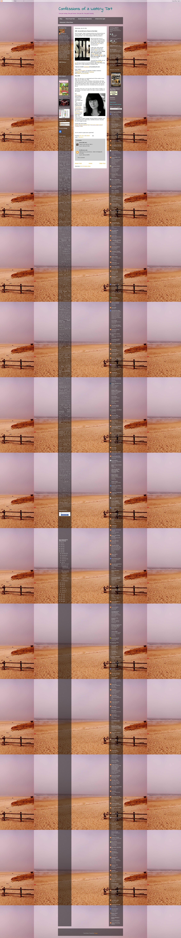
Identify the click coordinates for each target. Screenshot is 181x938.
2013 (62, 594)
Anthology (60, 155)
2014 (62, 551)
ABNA (60, 142)
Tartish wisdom (62, 470)
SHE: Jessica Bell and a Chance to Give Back (65, 572)
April (63, 586)
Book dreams (66, 183)
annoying (67, 154)
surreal (64, 465)
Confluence (61, 221)
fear (68, 263)
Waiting (60, 491)
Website (76, 124)
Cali (64, 205)
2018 (62, 544)
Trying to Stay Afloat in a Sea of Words (116, 427)
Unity (65, 486)
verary (65, 487)
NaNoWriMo (67, 371)
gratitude (60, 290)
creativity (60, 230)
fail (63, 260)
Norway (69, 377)
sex (68, 436)
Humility (65, 307)
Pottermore (65, 398)
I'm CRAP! (61, 311)
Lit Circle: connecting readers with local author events (116, 153)
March (63, 588)
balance (64, 167)
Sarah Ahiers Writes (115, 589)
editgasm (60, 249)
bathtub (69, 167)
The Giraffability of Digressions (115, 602)
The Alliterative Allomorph (114, 823)
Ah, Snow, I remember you (116, 867)
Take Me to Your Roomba (116, 658)
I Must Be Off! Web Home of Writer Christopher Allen (115, 470)
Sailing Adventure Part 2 (116, 321)
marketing (67, 347)
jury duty (60, 328)
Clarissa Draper (114, 831)
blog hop (67, 176)
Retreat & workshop (83, 124)
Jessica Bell (77, 95)
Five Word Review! (115, 751)
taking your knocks (67, 467)
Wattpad (61, 492)
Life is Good (114, 841)
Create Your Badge (62, 133)
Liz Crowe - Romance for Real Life (116, 745)
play (68, 394)
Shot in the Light (66, 439)
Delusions (66, 237)
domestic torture (67, 243)
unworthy (68, 486)
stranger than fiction (62, 456)
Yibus (69, 505)
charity (60, 211)
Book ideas (63, 185)
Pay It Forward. (63, 389)
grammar (67, 287)
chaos (60, 210)
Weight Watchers (65, 493)
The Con (68, 475)
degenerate (68, 236)
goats (68, 284)
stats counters (66, 452)
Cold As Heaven (114, 607)
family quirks (68, 261)
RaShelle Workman (115, 673)
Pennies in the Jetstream (114, 865)
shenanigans (64, 437)
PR (64, 399)
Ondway (68, 380)
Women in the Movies (115, 267)
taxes (60, 471)
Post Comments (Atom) (85, 166)
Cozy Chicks (114, 396)
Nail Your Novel (114, 114)
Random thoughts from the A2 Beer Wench (116, 625)
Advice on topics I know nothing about (64, 143)
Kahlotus (66, 328)
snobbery (60, 443)
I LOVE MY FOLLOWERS (64, 310)
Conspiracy (68, 221)
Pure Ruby (113, 304)
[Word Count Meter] (114, 34)
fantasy (67, 262)
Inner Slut (61, 319)
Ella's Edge (113, 447)
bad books (61, 166)
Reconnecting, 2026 (115, 263)
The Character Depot (115, 325)
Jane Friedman (114, 150)
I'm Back (113, 494)
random (60, 416)
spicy (68, 447)
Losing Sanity (114, 754)
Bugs (68, 201)
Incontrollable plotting (62, 316)
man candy (67, 345)
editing (66, 249)
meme (61, 352)
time (64, 479)
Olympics (63, 380)
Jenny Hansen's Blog (116, 558)
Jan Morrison (82, 150)
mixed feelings (65, 358)
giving (65, 281)
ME (68, 348)
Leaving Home (114, 354)
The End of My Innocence (116, 457)
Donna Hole (114, 684)
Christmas (61, 214)
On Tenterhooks (64, 580)
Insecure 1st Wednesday (115, 61)
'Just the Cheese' (115, 405)
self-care (67, 431)
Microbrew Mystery (63, 355)
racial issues (66, 414)
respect (68, 423)
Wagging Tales (114, 813)
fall (59, 261)
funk (64, 275)
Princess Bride (66, 400)
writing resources (65, 504)
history (60, 300)
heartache (65, 298)
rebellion (60, 418)
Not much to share (114, 787)
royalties (68, 426)
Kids (61, 330)
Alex (69, 146)
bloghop (67, 180)
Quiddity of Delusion (115, 662)
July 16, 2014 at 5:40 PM (84, 154)
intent (60, 323)
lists (63, 338)
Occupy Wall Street (64, 379)
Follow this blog (64, 514)
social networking (63, 444)
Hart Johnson (63, 33)
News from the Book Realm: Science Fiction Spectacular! (115, 503)
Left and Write (114, 750)
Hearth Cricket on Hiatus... (116, 482)
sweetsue (113, 870)
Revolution (65, 425)
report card (65, 422)
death (68, 234)
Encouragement (66, 253)
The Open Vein (114, 780)
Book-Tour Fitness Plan (64, 196)
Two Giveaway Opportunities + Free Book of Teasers (116, 488)
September (64, 558)
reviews (67, 424)
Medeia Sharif (114, 913)
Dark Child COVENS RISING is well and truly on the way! (115, 860)
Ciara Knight (114, 320)
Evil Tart (60, 258)
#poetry (79, 73)
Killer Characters (115, 401)
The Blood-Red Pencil (116, 292)
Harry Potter (67, 296)
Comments (63, 124)
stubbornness (66, 458)
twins (67, 482)
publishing (66, 407)
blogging (60, 180)
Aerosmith (61, 145)
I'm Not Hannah (114, 353)
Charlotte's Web (114, 668)
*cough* (60, 137)
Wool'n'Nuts (114, 874)
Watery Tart (68, 491)
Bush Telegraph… (114, 876)
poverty (60, 399)
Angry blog (64, 152)
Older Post (102, 163)
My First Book (114, 460)
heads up (67, 297)
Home (90, 163)
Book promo (80, 137)
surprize (60, 465)
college (60, 219)
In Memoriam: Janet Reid (116, 336)
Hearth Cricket (114, 481)
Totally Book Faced (115, 776)
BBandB (61, 168)
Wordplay (65, 500)
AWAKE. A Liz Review (115, 747)
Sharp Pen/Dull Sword (116, 497)
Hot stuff (68, 304)
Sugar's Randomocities (116, 786)
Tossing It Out (114, 173)
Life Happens (114, 330)
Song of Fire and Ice (64, 446)
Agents (61, 146)
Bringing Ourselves (62, 201)
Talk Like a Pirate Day (64, 468)
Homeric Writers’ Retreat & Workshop (78, 112)
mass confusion (64, 348)
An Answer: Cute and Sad (116, 838)
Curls (63, 232)
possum (60, 398)
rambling (66, 415)
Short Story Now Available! (116, 141)
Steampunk (61, 453)
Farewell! (113, 402)
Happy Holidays (66, 293)
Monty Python (62, 360)
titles (62, 481)
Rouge (64, 426)
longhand (65, 339)
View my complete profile (64, 59)
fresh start (62, 273)
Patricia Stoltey (114, 760)
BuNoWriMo (61, 202)
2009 (62, 601)
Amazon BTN (67, 149)
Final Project (113, 905)
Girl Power (61, 281)
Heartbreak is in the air (115, 809)
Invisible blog (62, 324)
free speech (64, 272)
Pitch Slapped (114, 513)
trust (61, 482)
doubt (68, 244)
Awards (60, 164)
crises (65, 230)
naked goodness (62, 367)
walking (64, 491)
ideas (68, 311)
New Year (67, 375)
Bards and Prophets (115, 775)
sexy (60, 437)
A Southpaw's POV (115, 339)
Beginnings (62, 169)
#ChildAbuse (78, 72)
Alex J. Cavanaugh (115, 179)
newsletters (61, 377)
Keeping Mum (61, 329)
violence (60, 489)
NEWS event (66, 376)
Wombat (61, 499)
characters (65, 210)
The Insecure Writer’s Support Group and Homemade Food (115, 169)
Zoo (112, 848)
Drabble (68, 245)
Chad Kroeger (62, 209)
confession (61, 220)
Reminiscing (67, 421)
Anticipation (66, 155)
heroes (69, 298)
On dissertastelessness (115, 603)
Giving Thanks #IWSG (115, 707)
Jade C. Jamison (115, 190)
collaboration (67, 218)
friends (67, 273)
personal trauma (63, 391)
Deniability (61, 238)
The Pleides (66, 477)
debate (60, 235)
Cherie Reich (62, 212)
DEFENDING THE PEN (116, 145)
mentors (63, 353)
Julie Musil (113, 706)
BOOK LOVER (114, 256)
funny (60, 276)
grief (64, 290)
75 (111, 412)
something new (66, 445)
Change (68, 209)
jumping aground (115, 638)
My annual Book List (115, 350)
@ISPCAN (91, 72)
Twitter (81, 126)
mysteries (61, 365)
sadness (67, 427)
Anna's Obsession (115, 266)
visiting (64, 490)
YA (66, 505)
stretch (64, 457)
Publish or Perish (115, 837)
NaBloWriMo (67, 365)
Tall (69, 468)
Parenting (61, 387)
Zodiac (68, 506)
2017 (62, 546)
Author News (66, 163)
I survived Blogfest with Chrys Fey (115, 65)
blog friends (66, 175)
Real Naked (67, 417)
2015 (62, 550)
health (60, 298)
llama (60, 339)
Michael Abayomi (64, 354)
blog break (64, 174)
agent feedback (67, 145)
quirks (61, 414)
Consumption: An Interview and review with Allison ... (65, 567)
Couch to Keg (62, 224)
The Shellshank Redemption (114, 231)
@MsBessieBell (81, 70)
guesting (61, 292)
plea (59, 395)
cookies (68, 223)
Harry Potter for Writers (116, 433)
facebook (60, 260)
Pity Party (64, 394)
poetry (68, 395)
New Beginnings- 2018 (115, 537)
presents (60, 400)
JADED (68, 325)
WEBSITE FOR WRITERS (116, 814)
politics (66, 396)
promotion (62, 404)
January (60, 326)
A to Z (66, 141)
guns (67, 292)
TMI (65, 481)
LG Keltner (61, 335)
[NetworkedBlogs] (65, 512)
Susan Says (114, 235)
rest (59, 424)
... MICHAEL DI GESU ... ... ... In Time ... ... (116, 241)
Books (69, 198)
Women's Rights (66, 499)
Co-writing (60, 218)
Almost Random (64, 147)
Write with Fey (114, 297)
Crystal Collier (66, 231)
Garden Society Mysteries (85, 18)
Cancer (67, 205)
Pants (68, 385)
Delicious (61, 237)
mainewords (114, 349)
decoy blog (68, 235)
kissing (68, 330)
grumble (68, 290)
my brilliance (68, 364)
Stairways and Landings (114, 858)
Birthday (67, 171)
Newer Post (78, 163)
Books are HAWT (64, 199)
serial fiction (63, 434)
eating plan (61, 247)
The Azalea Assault (64, 474)
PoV (68, 398)
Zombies (60, 507)
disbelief (62, 242)
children (67, 213)
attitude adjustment (64, 158)
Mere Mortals (68, 353)
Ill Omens (61, 312)
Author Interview (62, 162)
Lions (64, 337)
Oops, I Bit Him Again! (115, 674)
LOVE (65, 340)
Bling (66, 173)
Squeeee (61, 450)
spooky (60, 448)
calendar (60, 205)
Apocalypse (61, 156)
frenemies (68, 272)
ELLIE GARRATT (115, 501)
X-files (63, 505)
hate (62, 297)
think (60, 479)
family (62, 261)
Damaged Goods (114, 647)
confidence (67, 220)
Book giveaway (67, 184)
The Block (113, 791)
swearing (67, 465)
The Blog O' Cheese (115, 251)
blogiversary (61, 181)
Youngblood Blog (115, 284)
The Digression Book (64, 476)
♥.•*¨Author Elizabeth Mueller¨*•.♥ (116, 211)
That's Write (114, 695)
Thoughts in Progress (116, 377)
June (63, 583)
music (64, 364)
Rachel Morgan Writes (116, 817)
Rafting (60, 415)
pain (65, 385)
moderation (61, 359)
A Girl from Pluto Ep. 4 (115, 298)
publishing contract (63, 408)
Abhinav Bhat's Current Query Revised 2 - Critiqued (115, 581)
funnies (68, 275)
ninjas (65, 377)
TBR (63, 471)
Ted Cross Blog (114, 415)
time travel (67, 480)
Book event (61, 184)
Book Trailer (64, 195)
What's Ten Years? (65, 564)
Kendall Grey (68, 329)
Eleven (60, 251)
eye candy (66, 259)
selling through (67, 433)
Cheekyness (114, 525)
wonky (60, 500)
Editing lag (61, 250)
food (69, 270)
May (63, 584)
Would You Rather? (115, 406)
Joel (64, 327)
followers (60, 270)
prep (68, 399)
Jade (64, 325)
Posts (62, 122)
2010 (62, 599)
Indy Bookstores (62, 318)
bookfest (64, 198)
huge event (67, 305)
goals (64, 284)
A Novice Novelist (115, 803)
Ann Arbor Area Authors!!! (64, 575)
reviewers (63, 424)
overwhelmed (61, 385)
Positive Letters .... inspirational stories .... (116, 204)
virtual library (65, 489)
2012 (62, 596)
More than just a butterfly (116, 669)
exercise (61, 259)
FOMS (65, 270)
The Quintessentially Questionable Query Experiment (115, 578)
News (60, 376)
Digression (64, 240)
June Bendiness (114, 892)
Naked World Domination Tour (64, 370)
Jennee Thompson (115, 920)
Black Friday (61, 173)
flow (64, 269)
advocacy (66, 144)
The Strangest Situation (114, 678)
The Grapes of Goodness (114, 646)
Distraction (67, 242)
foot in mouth (63, 271)
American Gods (64, 151)
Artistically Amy (114, 883)
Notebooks (113, 914)
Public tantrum (64, 405)
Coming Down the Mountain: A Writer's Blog (115, 223)
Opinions (67, 381)
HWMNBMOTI (61, 309)
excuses (69, 258)
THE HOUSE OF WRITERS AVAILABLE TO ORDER (116, 664)
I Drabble (113, 196)
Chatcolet (64, 211)
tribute (69, 481)
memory (65, 352)
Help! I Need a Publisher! (114, 555)
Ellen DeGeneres (63, 252)
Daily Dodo (113, 710)
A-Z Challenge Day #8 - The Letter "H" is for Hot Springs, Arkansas (115, 771)
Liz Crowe (67, 338)
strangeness (67, 455)
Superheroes (67, 464)
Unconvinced (114, 526)
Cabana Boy (66, 204)
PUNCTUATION (61, 410)
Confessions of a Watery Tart (85, 9)
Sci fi (63, 430)
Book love (66, 186)
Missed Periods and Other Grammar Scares (116, 797)
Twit (69, 482)
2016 (62, 548)
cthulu (60, 232)
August (63, 560)
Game (66, 276)
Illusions (67, 312)
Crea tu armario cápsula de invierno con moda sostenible (116, 633)
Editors (65, 250)
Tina (59, 481)
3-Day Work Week (66, 138)
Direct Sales (68, 241)
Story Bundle (67, 453)
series (67, 435)
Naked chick (64, 366)
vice (68, 488)
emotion (60, 253)
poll (69, 396)
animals (68, 152)
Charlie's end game (115, 532)
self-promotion (62, 432)
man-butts (61, 346)
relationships (67, 419)
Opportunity (61, 382)
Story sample (62, 454)
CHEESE (68, 211)
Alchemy (66, 146)
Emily (68, 252)
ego (68, 250)
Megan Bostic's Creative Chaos (114, 475)
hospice (60, 304)
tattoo (68, 470)
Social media (66, 443)
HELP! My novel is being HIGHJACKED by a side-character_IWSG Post (116, 280)
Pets (68, 391)
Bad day (65, 166)
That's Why (113, 307)
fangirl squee (62, 262)
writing (61, 503)
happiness (60, 293)
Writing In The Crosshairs (114, 277)
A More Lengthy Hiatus (115, 452)
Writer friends (66, 501)
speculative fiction (62, 447)
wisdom (69, 498)
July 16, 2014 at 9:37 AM (84, 146)
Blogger (95, 933)
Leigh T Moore (66, 334)
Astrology (68, 157)
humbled (60, 307)
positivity (67, 397)
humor (69, 307)
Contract (67, 222)
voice (68, 490)
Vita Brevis (113, 689)
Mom (65, 359)
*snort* (65, 137)
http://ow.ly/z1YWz (85, 73)
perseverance (68, 390)
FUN (67, 274)
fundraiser (60, 275)
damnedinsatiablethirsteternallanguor (116, 564)
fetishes (67, 265)
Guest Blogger (63, 291)
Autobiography (114, 608)
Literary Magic (114, 631)
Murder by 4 (114, 262)
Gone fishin (65, 285)
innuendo (66, 319)
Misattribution (67, 357)
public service (68, 404)
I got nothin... (68, 309)
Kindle (64, 330)
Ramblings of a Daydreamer (114, 365)
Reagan (62, 417)
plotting (63, 395)
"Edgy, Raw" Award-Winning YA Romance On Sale (116, 697)
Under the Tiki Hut (115, 329)
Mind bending (66, 356)
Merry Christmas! (114, 871)
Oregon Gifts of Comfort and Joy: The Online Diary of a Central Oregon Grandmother (116, 767)
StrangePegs (114, 372)
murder (60, 364)
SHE (96, 50)
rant (64, 416)
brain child (64, 200)
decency (64, 235)
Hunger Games (65, 308)
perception (61, 390)
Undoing (61, 486)
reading (68, 416)
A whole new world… (115, 510)
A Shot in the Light (100, 18)
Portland (62, 397)
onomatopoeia (61, 381)
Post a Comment (81, 157)
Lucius (69, 340)
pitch (60, 394)
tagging (60, 466)
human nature (66, 306)
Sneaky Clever (66, 442)
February (64, 590)
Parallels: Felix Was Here (64, 386)
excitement (64, 258)
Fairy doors (67, 260)
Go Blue (66, 283)
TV (63, 482)
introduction (64, 323)
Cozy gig (66, 225)
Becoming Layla (114, 895)
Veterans (64, 488)
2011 (62, 597)
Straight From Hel (115, 586)
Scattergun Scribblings (116, 186)
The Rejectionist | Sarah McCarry (115, 612)
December (64, 553)
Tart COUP (62, 469)
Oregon (60, 383)
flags (60, 269)
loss (62, 340)
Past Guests (112, 99)
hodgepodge (66, 300)
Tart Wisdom (68, 469)
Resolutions (61, 423)
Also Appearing (67, 148)
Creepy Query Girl (115, 701)
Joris (68, 327)
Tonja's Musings (115, 540)
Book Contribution (62, 182)
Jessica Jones (65, 326)
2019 (62, 542)
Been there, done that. (116, 847)
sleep (66, 441)
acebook (77, 126)
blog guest (61, 176)
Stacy (60, 452)
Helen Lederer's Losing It (116, 804)
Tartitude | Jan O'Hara (116, 485)
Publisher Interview (62, 406)
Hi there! (113, 880)
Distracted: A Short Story (66, 22)
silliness (62, 441)
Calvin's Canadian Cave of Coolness (115, 302)
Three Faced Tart (70, 18)
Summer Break (114, 232)
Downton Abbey (62, 245)
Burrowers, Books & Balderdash (115, 891)
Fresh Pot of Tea (115, 642)
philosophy (62, 393)
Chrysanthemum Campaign (64, 215)
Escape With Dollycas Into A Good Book (116, 130)
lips (67, 337)
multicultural (67, 363)
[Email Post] (93, 135)
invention (68, 323)
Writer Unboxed (114, 124)
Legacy (60, 334)
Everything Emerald (115, 904)
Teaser (67, 471)
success (60, 459)
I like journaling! (114, 248)
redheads (66, 418)
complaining (66, 219)
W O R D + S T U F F (115, 879)
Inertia (68, 318)
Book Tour (67, 194)
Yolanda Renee (62, 506)
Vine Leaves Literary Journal (96, 124)
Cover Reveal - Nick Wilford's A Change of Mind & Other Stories (115, 782)
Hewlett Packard (63, 299)
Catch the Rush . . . (115, 908)
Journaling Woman (115, 246)
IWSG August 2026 (115, 187)
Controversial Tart (62, 223)
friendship (61, 274)
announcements (61, 154)
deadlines (63, 234)
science (67, 430)
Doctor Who (61, 243)
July (63, 562)
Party (68, 387)
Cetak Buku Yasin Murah (116, 711)
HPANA (61, 305)
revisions (60, 425)
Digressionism (62, 241)
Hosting (64, 304)
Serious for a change (62, 436)
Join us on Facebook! (115, 397)
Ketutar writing (114, 271)
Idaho (65, 311)
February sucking (62, 264)
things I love (66, 478)
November (64, 555)
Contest (62, 222)
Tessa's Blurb (114, 739)
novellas (62, 378)
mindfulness (61, 357)
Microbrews (61, 356)
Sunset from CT (114, 909)
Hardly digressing (62, 294)
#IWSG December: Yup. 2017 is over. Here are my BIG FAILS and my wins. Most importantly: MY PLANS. (116, 548)
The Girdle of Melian (115, 140)
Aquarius (67, 156)
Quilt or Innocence (67, 413)
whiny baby (65, 497)
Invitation (67, 324)
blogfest (66, 177)
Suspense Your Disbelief (114, 619)
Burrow (69, 202)
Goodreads (66, 286)
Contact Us (113, 896)
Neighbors (61, 375)
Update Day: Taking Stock (116, 461)
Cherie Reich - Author (116, 451)
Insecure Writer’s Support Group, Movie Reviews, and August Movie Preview (116, 181)
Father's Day (63, 263)
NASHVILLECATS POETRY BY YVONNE (116, 726)
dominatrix (62, 244)
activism (65, 142)
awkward (67, 165)
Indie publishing (65, 317)
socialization (61, 445)
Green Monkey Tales (115, 456)
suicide (66, 460)
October (63, 557)
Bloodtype (67, 181)
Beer (66, 168)
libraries (65, 336)
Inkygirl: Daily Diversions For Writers (116, 391)
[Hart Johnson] (60, 132)
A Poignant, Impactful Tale (116, 326)
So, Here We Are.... (115, 703)
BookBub (60, 198)
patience (60, 388)
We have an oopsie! (115, 761)
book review (67, 191)
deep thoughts (62, 236)
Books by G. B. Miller (116, 343)
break (68, 200)
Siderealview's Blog (115, 310)
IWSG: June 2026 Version (116, 237)
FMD (68, 269)
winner (65, 498)
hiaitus (68, 299)
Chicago (67, 212)
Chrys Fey (67, 214)
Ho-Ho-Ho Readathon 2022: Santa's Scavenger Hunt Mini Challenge (116, 368)
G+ (62, 276)
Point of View (61, 396)
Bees (69, 168)
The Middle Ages (115, 900)
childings (61, 213)
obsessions (68, 378)
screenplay (61, 431)
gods (60, 285)
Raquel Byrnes (114, 420)
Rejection (60, 419)
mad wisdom (63, 341)
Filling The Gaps (114, 901)
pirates (68, 393)
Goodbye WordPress (115, 340)
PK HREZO (113, 651)
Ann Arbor (64, 153)
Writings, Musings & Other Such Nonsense (116, 358)
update (61, 487)
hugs (60, 306)
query (60, 413)
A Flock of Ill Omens (63, 139)
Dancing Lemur (65, 233)
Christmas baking (114, 639)
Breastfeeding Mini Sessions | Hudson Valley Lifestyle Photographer (116, 886)
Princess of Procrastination (114, 852)
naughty (66, 374)
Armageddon (61, 157)
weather (65, 492)
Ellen (69, 251)
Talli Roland (114, 715)
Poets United (113, 448)
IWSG (60, 325)
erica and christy (115, 545)
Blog (61, 18)
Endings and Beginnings (64, 254)
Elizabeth (65, 251)
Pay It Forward (66, 388)
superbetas (61, 464)
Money (68, 359)
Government (61, 287)
